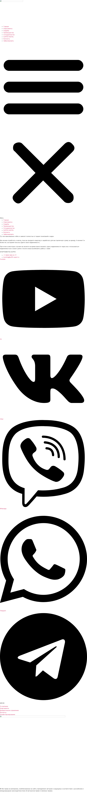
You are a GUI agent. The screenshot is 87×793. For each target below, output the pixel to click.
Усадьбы (6, 30)
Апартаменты (7, 28)
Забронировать (8, 41)
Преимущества (8, 32)
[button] (43, 130)
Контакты (6, 39)
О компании (4, 706)
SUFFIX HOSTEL (8, 37)
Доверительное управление (9, 710)
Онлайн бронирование (7, 714)
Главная (6, 26)
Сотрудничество (9, 35)
